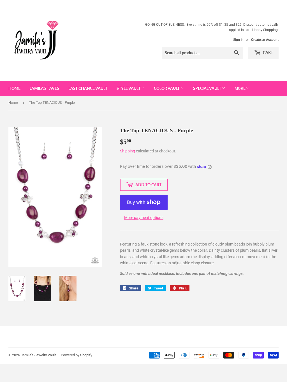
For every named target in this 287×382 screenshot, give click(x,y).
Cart (267, 52)
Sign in (238, 40)
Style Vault (129, 88)
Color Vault (167, 88)
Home (14, 88)
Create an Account (265, 40)
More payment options (143, 217)
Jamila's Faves (44, 88)
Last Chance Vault (87, 88)
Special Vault (207, 88)
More (240, 88)
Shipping (127, 151)
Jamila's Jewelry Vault (38, 355)
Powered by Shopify (76, 355)
